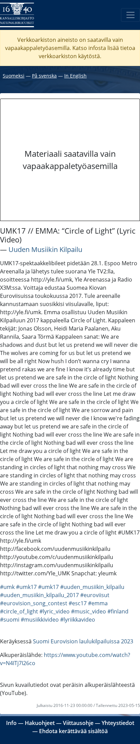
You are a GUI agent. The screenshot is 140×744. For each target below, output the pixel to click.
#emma (98, 603)
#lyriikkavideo (77, 619)
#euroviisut (94, 595)
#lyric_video (54, 611)
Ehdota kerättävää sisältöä (73, 731)
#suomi (9, 619)
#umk (7, 587)
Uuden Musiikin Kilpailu (45, 249)
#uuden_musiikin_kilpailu (92, 587)
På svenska (44, 75)
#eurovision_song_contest (33, 603)
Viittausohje (78, 723)
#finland (117, 611)
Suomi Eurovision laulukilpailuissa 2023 (83, 641)
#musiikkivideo (40, 619)
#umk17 (26, 587)
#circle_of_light (19, 611)
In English (75, 75)
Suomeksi (13, 75)
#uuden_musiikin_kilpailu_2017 (39, 595)
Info (11, 723)
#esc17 (78, 603)
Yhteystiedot (118, 723)
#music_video (88, 611)
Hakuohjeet (40, 723)
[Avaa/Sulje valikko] (130, 15)
